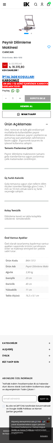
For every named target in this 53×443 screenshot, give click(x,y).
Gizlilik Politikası (24, 408)
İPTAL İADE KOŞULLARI (18, 77)
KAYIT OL (44, 398)
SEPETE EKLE (37, 98)
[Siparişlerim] (42, 4)
